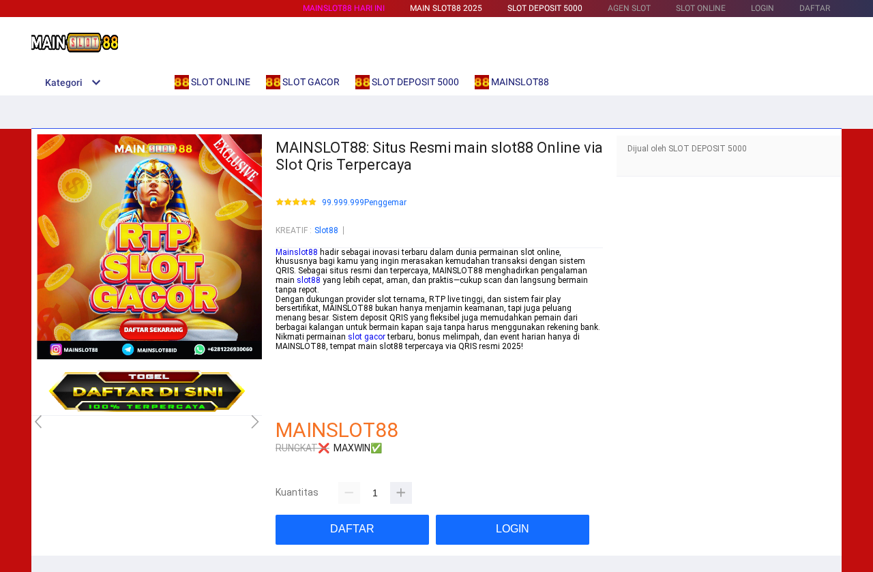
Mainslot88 (297, 252)
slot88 (309, 280)
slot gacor (366, 337)
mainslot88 (297, 355)
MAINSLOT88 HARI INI (344, 8)
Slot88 (326, 230)
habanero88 (298, 365)
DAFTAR (814, 8)
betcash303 (297, 374)
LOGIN (762, 8)
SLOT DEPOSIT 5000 (544, 8)
